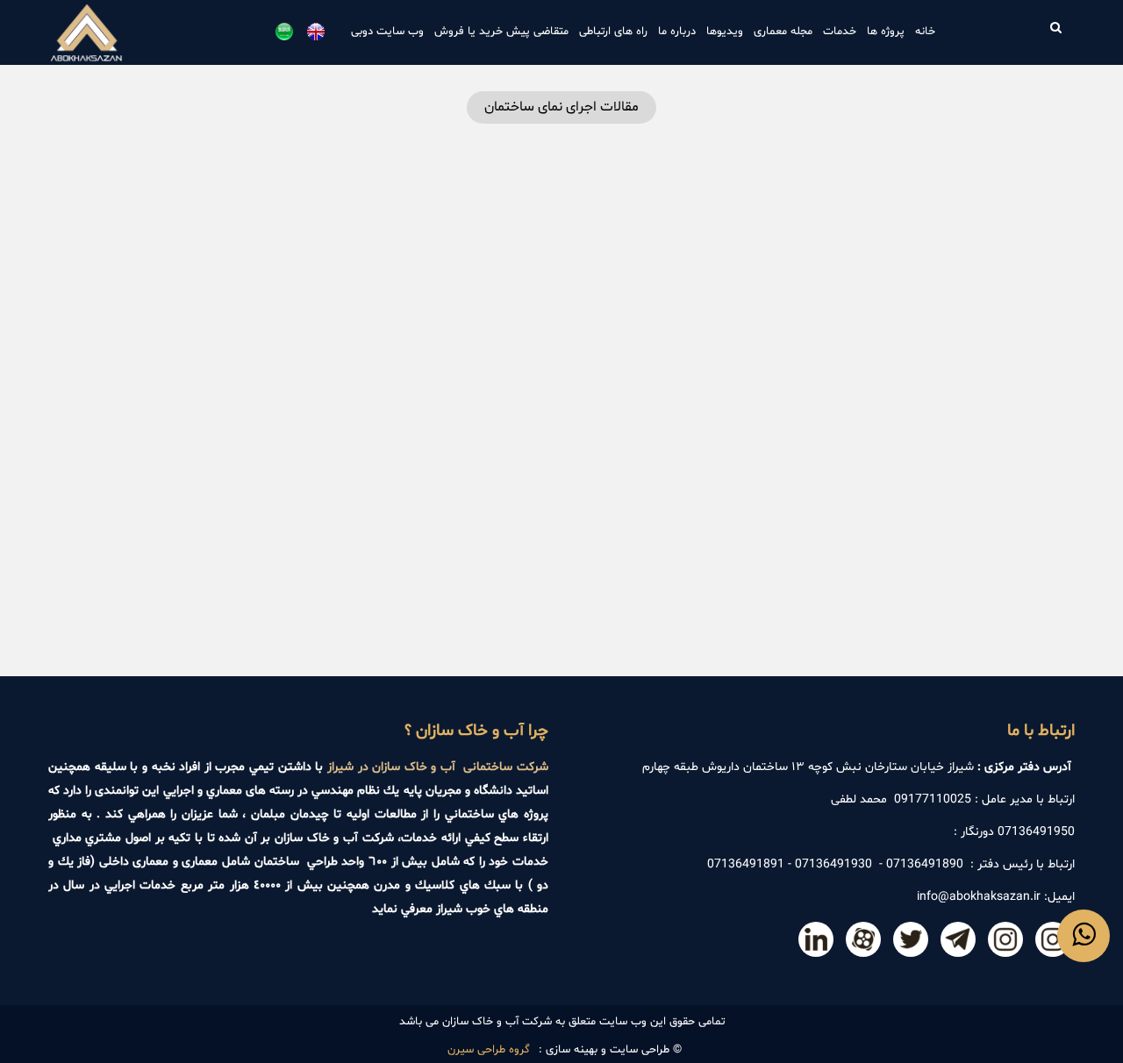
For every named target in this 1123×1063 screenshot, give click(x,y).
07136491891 (745, 864)
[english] (315, 32)
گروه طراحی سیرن (488, 1050)
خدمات (839, 31)
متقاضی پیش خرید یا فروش (501, 31)
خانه (925, 31)
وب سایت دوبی (387, 31)
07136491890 (924, 864)
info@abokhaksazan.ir (979, 896)
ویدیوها (724, 31)
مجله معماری (783, 31)
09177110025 (932, 799)
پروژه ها (886, 31)
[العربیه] (284, 32)
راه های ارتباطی (613, 31)
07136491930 (833, 864)
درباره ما (677, 31)
